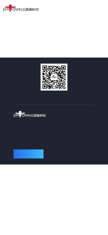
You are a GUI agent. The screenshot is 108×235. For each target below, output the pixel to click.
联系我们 (28, 153)
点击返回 (54, 38)
